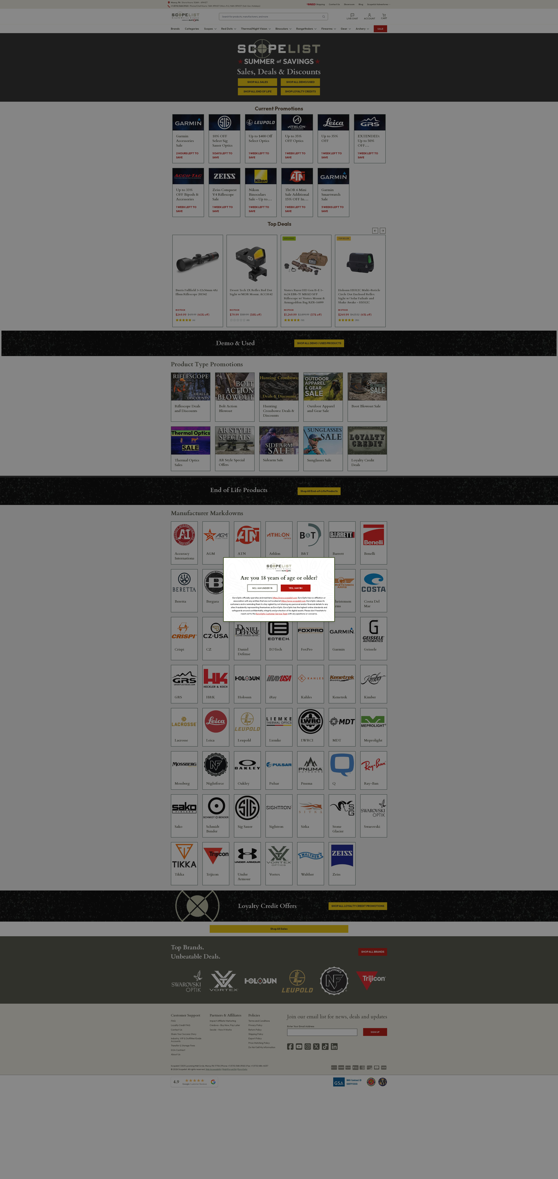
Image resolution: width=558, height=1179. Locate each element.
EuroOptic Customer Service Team (272, 613)
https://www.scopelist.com (285, 597)
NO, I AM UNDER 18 (262, 588)
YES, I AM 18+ (296, 588)
